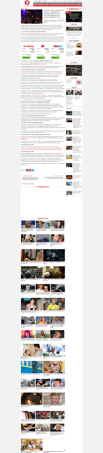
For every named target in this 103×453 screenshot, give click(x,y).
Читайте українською (61, 18)
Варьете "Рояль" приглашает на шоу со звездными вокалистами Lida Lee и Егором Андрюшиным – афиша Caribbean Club (31, 178)
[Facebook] (63, 1)
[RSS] (81, 1)
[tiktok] (67, 1)
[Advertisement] (43, 51)
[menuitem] (35, 3)
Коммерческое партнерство (69, 81)
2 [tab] (73, 37)
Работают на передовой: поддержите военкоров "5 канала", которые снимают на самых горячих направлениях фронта (70, 48)
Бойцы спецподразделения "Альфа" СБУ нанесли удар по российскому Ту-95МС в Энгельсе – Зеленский (74, 35)
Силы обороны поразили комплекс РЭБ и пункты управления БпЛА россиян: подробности (74, 32)
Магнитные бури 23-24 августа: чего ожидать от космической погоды (77, 177)
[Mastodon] (75, 1)
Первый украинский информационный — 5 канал (27, 3)
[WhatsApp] (71, 1)
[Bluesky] (77, 1)
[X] (73, 1)
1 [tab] (71, 37)
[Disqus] (43, 203)
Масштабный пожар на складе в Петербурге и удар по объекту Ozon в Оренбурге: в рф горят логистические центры (77, 113)
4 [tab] (76, 37)
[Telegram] (69, 1)
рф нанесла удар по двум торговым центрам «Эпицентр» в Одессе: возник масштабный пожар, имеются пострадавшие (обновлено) (77, 185)
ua (59, 1)
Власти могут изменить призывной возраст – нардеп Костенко (77, 192)
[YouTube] (79, 1)
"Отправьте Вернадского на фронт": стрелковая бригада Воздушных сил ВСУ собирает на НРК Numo (70, 55)
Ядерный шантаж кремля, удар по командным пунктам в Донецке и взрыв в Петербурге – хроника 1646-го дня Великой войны (77, 140)
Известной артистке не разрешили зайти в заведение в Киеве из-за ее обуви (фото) (77, 132)
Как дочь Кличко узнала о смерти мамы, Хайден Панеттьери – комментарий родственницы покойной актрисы (77, 158)
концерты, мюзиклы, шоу (28, 183)
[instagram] (65, 1)
